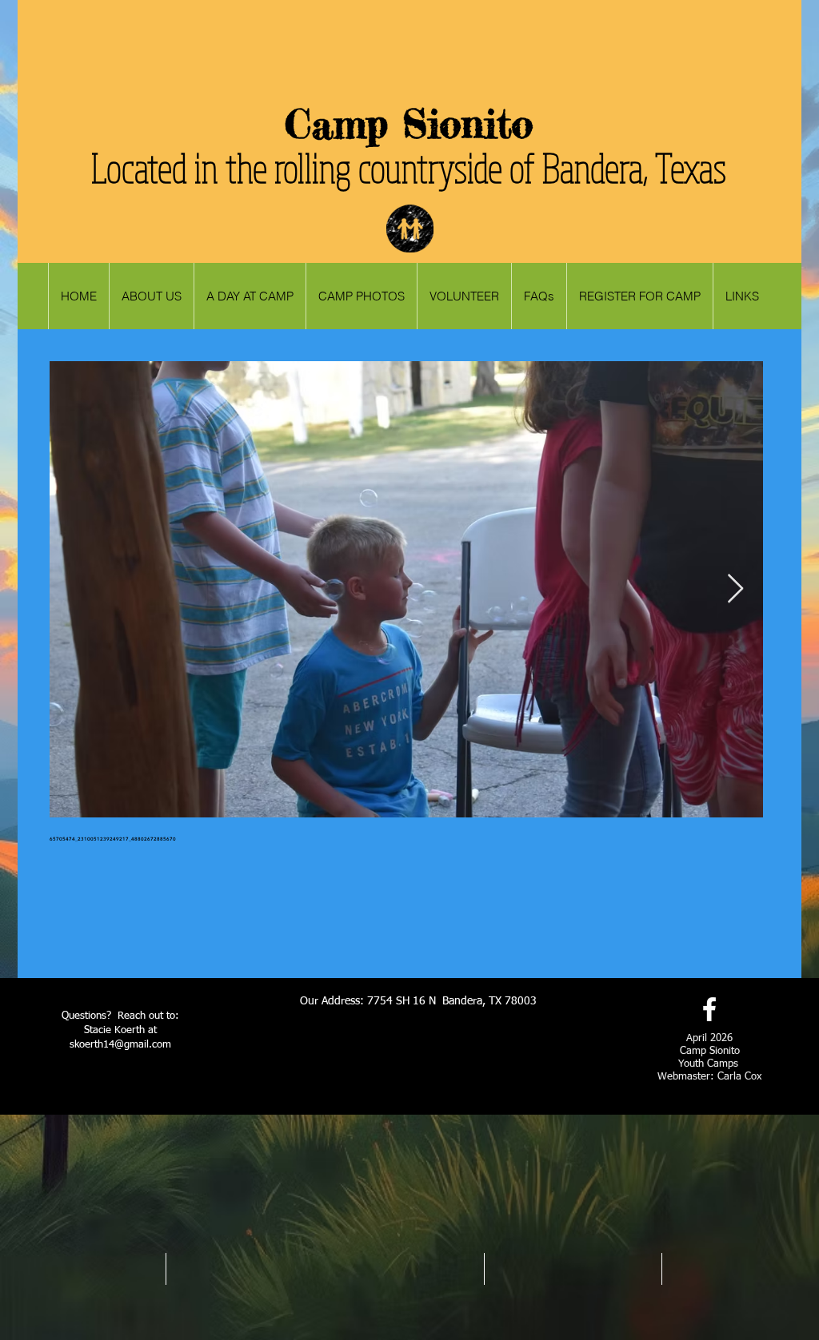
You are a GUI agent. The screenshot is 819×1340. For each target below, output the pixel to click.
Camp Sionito (409, 124)
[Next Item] (735, 589)
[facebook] (709, 1009)
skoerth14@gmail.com (120, 1045)
